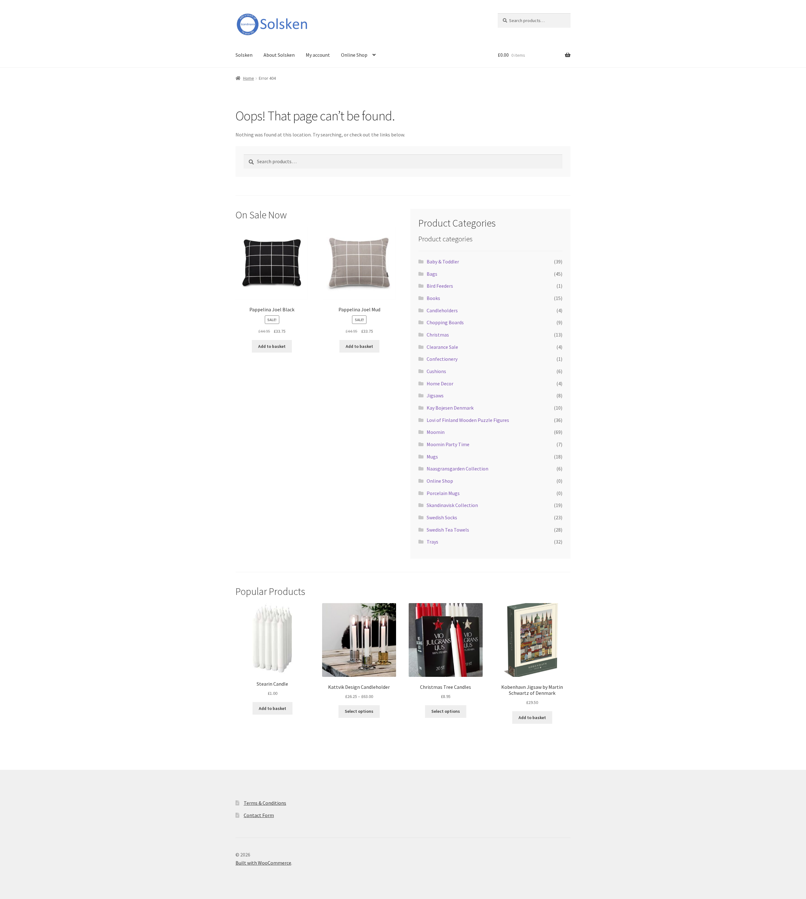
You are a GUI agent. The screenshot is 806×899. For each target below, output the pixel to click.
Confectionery (442, 359)
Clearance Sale (442, 347)
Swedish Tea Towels (448, 530)
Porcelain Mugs (443, 493)
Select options (359, 711)
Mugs (432, 456)
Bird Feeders (440, 286)
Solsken (244, 55)
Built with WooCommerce (263, 863)
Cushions (436, 371)
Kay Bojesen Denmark (450, 408)
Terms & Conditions (265, 803)
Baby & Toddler (443, 261)
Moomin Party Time (448, 444)
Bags (432, 274)
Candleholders (442, 310)
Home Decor (440, 383)
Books (433, 298)
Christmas (438, 334)
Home (248, 78)
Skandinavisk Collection (452, 505)
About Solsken (279, 55)
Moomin (436, 432)
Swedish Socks (442, 517)
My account (318, 55)
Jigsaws (435, 395)
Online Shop (354, 55)
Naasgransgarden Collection (457, 468)
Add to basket (272, 346)
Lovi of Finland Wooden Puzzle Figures (468, 420)
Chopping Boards (445, 322)
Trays (432, 542)
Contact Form (259, 815)
